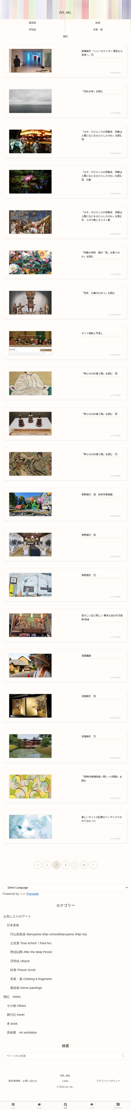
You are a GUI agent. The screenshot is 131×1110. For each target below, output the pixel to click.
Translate (32, 894)
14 (83, 864)
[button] (123, 1056)
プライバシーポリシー (108, 1080)
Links (65, 1080)
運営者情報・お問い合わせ (22, 1080)
